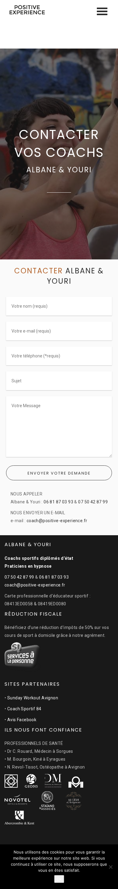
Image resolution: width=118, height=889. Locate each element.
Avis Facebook (21, 719)
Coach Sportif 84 (24, 708)
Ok (59, 879)
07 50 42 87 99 (93, 501)
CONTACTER (39, 271)
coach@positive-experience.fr (57, 520)
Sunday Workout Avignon (32, 697)
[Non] (110, 867)
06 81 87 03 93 (58, 501)
